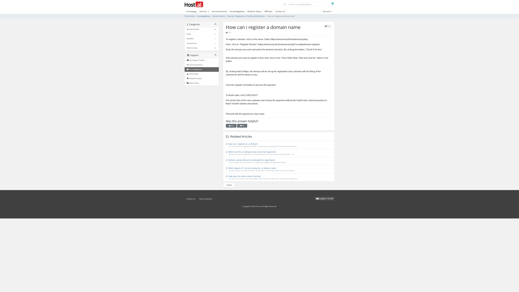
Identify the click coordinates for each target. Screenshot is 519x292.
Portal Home (189, 16)
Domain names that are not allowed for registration (257, 161)
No (243, 126)
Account (327, 11)
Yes (232, 126)
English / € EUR (326, 198)
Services (203, 11)
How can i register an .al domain (263, 145)
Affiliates (268, 11)
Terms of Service (205, 199)
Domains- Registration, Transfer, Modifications (246, 16)
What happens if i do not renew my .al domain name (262, 169)
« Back (229, 185)
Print (329, 26)
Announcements (219, 11)
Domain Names (219, 16)
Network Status (254, 11)
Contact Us (280, 11)
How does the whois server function (263, 177)
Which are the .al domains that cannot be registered (261, 153)
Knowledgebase (237, 11)
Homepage (191, 11)
